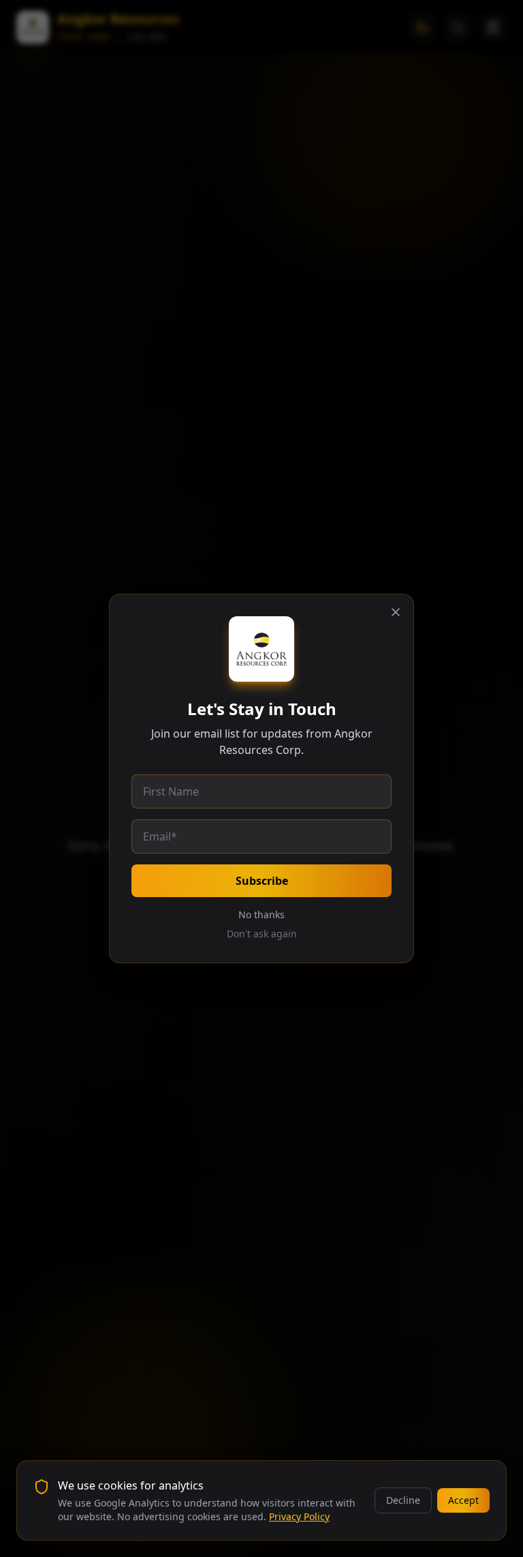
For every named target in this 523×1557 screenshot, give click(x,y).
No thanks (261, 914)
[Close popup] (395, 612)
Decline (403, 1500)
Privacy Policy (299, 1516)
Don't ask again (262, 933)
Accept (463, 1500)
